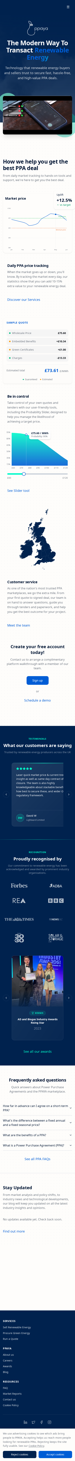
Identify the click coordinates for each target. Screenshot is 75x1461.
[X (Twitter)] (33, 1422)
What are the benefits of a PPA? (24, 1135)
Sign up (37, 680)
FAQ (5, 1388)
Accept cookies (55, 1454)
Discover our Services (23, 299)
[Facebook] (41, 1422)
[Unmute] (59, 129)
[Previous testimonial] (6, 794)
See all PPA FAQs (37, 1159)
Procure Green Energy (16, 1333)
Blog (5, 1372)
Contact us (9, 1399)
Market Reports (12, 1393)
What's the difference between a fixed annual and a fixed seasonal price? (34, 1123)
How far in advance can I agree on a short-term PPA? (35, 1108)
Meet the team (18, 625)
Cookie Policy (11, 1405)
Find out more (14, 1231)
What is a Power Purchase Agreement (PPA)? (33, 1145)
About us (8, 1354)
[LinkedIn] (25, 1422)
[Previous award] (6, 998)
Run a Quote (10, 1339)
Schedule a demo (37, 700)
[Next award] (69, 998)
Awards (7, 1366)
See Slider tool (18, 490)
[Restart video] (66, 129)
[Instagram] (49, 1422)
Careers (7, 1360)
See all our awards (37, 1051)
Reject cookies (19, 1454)
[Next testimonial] (69, 794)
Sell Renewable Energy (17, 1327)
